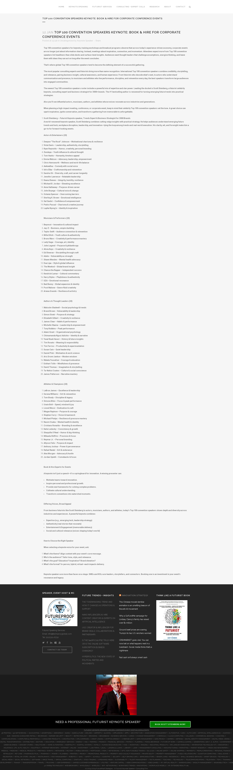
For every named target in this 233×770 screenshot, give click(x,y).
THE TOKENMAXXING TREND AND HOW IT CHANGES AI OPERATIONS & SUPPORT (98, 605)
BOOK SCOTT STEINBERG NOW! (170, 724)
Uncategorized (67, 41)
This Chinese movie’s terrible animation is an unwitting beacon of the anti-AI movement (134, 605)
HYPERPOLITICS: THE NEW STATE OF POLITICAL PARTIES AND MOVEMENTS (98, 660)
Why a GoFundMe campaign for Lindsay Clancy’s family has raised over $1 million (134, 619)
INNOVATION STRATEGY (135, 595)
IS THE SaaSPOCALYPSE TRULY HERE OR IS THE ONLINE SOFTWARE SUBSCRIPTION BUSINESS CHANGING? (98, 645)
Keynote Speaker (85, 41)
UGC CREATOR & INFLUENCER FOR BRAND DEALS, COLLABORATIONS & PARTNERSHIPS (98, 631)
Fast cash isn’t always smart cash (133, 657)
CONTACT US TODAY (57, 650)
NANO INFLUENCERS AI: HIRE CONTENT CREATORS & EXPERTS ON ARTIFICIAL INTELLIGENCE (98, 618)
